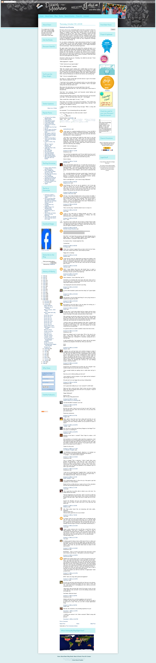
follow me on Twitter (52, 108)
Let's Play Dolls (48, 150)
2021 (44, 280)
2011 (44, 295)
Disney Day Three (48, 321)
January (46, 360)
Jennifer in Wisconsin (68, 193)
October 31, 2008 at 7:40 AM (70, 515)
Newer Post (62, 623)
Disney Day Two (48, 322)
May (45, 354)
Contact (86, 16)
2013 (44, 292)
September (47, 348)
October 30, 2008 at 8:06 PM (70, 404)
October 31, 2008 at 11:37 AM (70, 537)
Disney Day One (48, 324)
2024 (44, 276)
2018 (44, 284)
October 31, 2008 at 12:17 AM (70, 448)
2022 (44, 278)
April (45, 356)
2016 (44, 287)
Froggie (65, 416)
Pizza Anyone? (48, 151)
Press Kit (79, 16)
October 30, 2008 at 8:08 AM (70, 181)
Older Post (92, 623)
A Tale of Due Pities (49, 123)
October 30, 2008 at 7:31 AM (70, 161)
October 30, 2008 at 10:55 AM (70, 294)
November (47, 302)
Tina (64, 538)
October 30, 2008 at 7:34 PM (70, 399)
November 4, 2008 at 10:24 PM (70, 619)
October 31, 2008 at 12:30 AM (70, 457)
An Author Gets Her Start (50, 127)
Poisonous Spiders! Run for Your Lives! (50, 182)
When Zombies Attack (50, 155)
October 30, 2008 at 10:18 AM (70, 274)
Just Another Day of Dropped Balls (48, 339)
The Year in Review (49, 152)
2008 (44, 299)
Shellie (65, 606)
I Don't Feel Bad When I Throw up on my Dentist (50, 138)
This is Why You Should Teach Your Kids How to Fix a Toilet (50, 218)
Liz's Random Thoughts (68, 450)
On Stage (65, 247)
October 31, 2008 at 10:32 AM (70, 525)
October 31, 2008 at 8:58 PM (70, 605)
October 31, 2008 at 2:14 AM (70, 477)
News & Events (69, 16)
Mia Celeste (66, 302)
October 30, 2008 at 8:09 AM (70, 192)
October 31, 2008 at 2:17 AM (70, 487)
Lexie (64, 527)
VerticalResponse (50, 389)
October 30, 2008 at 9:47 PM (70, 415)
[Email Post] (75, 118)
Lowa (64, 488)
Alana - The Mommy (68, 275)
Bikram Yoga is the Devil (50, 129)
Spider (46, 183)
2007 (44, 361)
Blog (56, 16)
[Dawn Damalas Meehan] (46, 249)
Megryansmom (66, 183)
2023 (44, 277)
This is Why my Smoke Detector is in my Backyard (50, 214)
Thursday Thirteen (48, 335)
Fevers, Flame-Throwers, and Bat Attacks (50, 168)
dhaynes (65, 348)
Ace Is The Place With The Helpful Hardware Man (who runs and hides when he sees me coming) (50, 201)
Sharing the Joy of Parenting (48, 307)
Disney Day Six (47, 316)
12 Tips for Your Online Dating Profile (50, 118)
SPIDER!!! (46, 341)
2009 (44, 298)
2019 (44, 283)
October (46, 304)
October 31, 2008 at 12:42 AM (70, 468)
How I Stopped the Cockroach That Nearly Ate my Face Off (50, 171)
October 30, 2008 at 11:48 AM (70, 363)
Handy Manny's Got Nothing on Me (49, 207)
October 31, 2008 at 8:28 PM (70, 595)
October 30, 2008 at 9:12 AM (70, 255)
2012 (44, 293)
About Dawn (49, 16)
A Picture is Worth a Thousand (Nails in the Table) (50, 196)
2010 (44, 296)
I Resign (47, 140)
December (47, 301)
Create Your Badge (45, 250)
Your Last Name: (45, 382)
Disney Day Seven (48, 315)
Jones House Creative (77, 660)
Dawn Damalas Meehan (46, 228)
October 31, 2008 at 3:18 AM (70, 505)
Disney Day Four (48, 319)
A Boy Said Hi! (48, 119)
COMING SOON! (48, 337)
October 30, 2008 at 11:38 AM (70, 347)
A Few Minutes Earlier (50, 121)
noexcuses (65, 580)
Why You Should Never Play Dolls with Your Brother (50, 157)
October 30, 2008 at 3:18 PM (70, 382)
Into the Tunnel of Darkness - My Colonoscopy (49, 145)
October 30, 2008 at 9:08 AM (70, 245)
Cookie (65, 288)
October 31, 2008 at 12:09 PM (70, 555)
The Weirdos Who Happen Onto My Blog (50, 345)
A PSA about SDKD (49, 122)
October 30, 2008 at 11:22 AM (70, 331)
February (46, 359)
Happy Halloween (48, 305)
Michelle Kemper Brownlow (69, 229)
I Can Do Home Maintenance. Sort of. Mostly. (50, 210)
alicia (64, 211)
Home (41, 16)
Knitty (64, 309)
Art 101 (46, 128)
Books (61, 16)
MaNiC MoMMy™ (67, 478)
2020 (44, 281)
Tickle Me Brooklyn (49, 153)
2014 (44, 290)
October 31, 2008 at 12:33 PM (70, 579)
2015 (44, 289)
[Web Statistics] (44, 411)
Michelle (65, 162)
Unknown (65, 267)
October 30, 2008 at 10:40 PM (70, 425)
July (45, 351)
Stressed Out (66, 556)
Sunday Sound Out (48, 331)
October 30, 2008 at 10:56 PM (70, 432)
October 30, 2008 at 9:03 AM (70, 218)
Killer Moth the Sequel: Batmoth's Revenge (50, 179)
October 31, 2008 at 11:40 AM (70, 548)
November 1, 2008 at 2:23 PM (70, 611)
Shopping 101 (47, 347)
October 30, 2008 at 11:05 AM (70, 308)
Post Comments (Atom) (71, 626)
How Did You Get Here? (50, 134)
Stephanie (65, 433)
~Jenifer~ (65, 426)
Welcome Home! (48, 329)
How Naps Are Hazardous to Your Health (51, 174)
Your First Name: (45, 378)
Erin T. (64, 219)
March (46, 357)
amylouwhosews (67, 129)
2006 (44, 363)
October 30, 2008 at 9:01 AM (70, 210)
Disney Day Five (48, 318)
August (46, 350)
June (45, 353)
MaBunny (65, 506)
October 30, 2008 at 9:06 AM (70, 227)
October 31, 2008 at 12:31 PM (70, 573)
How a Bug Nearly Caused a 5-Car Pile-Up (50, 177)
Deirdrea (65, 256)
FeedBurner (52, 264)
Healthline (107, 90)
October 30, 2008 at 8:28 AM (70, 204)
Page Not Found (48, 334)
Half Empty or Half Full (50, 133)
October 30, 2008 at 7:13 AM (70, 150)
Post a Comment (64, 621)
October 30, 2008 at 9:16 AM (70, 265)
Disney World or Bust (49, 325)
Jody (64, 516)
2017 (44, 286)
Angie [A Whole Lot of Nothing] (70, 400)
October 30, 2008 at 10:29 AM (70, 287)
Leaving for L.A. (48, 332)
